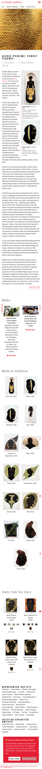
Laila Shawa (33, 727)
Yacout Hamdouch (8, 727)
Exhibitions (2, 307)
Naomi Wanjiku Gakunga (23, 694)
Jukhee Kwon (23, 699)
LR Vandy (16, 712)
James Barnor (15, 689)
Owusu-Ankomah (7, 707)
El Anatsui (5, 689)
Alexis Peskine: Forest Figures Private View (12, 320)
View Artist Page (34, 287)
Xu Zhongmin (30, 715)
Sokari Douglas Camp (9, 692)
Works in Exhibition (12, 7)
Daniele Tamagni (19, 729)
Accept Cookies (14, 759)
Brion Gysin (17, 697)
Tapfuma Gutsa (31, 724)
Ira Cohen (21, 692)
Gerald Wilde (34, 712)
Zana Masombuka (24, 702)
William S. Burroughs (29, 689)
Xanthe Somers (7, 729)
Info (3, 7)
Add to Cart (11, 632)
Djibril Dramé (20, 724)
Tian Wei (24, 712)
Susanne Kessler (21, 727)
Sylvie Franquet (7, 694)
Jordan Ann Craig (7, 724)
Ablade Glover (6, 697)
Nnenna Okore (20, 704)
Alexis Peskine (20, 707)
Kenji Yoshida (19, 715)
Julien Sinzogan (31, 710)
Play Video (12, 355)
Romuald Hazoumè (29, 697)
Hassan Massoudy (8, 704)
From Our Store (30, 7)
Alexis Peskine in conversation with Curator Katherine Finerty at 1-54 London (30, 321)
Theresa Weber (33, 729)
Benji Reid (5, 710)
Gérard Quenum (32, 707)
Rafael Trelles (6, 712)
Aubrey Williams (7, 715)
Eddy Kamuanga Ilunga (9, 699)
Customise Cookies (29, 759)
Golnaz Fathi (31, 692)
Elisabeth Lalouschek (9, 702)
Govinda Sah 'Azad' (17, 710)
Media (22, 7)
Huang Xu (5, 732)
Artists (40, 307)
